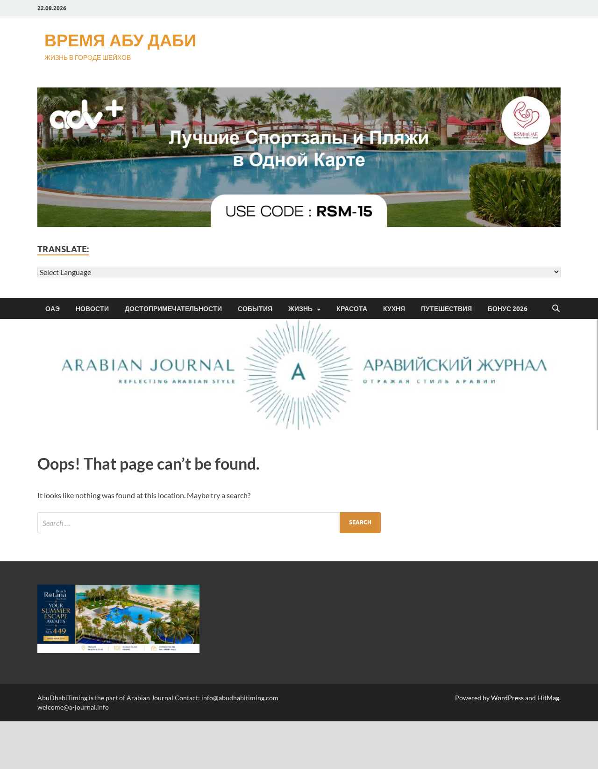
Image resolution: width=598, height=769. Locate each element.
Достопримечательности (173, 308)
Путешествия (446, 308)
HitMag (548, 698)
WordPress (507, 698)
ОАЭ (52, 308)
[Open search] (556, 308)
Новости (92, 308)
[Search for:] (209, 522)
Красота (351, 308)
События (255, 308)
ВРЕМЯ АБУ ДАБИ (120, 40)
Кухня (394, 308)
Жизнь (300, 308)
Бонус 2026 (507, 308)
